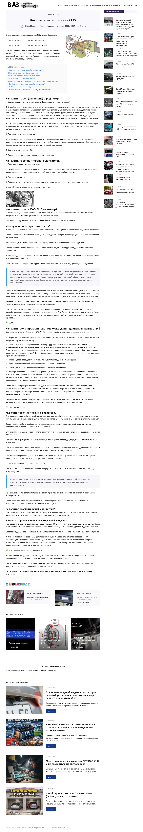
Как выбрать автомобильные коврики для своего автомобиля (125, 204)
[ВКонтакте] (7, 584)
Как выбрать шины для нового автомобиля (124, 178)
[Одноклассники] (10, 584)
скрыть (23, 67)
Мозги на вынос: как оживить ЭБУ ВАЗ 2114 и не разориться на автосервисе (72, 762)
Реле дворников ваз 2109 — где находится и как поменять (126, 141)
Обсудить (82, 26)
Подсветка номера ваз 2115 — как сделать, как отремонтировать (64, 598)
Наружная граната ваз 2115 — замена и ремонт (15, 597)
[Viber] (19, 584)
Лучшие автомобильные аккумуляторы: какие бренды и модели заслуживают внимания (125, 167)
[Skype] (25, 584)
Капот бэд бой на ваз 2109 (126, 114)
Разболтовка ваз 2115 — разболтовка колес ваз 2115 (52, 640)
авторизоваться (49, 670)
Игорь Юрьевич (31, 26)
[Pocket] (16, 584)
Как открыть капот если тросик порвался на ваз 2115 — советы (84, 640)
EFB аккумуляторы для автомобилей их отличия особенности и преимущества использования (70, 727)
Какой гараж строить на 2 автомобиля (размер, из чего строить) (69, 794)
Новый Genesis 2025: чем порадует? (125, 77)
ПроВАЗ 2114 (22, 6)
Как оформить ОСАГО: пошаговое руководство (125, 190)
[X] (13, 584)
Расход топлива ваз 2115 (19, 642)
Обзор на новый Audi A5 (125, 64)
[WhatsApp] (22, 584)
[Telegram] (29, 584)
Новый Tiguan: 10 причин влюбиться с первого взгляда (125, 91)
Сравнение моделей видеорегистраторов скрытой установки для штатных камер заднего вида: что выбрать (71, 695)
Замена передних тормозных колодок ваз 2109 (125, 154)
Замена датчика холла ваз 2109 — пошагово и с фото (126, 128)
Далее (51, 711)
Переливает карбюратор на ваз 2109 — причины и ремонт (126, 103)
